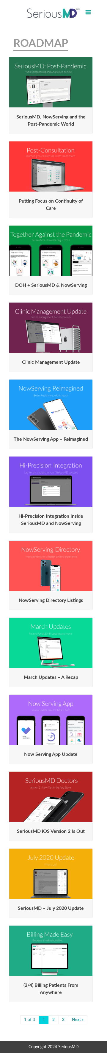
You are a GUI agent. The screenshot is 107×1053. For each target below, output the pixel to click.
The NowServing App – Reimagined (51, 439)
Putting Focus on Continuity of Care (51, 205)
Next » (78, 1020)
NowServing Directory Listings (51, 600)
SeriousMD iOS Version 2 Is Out (51, 831)
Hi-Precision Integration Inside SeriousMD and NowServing (50, 520)
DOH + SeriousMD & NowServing (51, 285)
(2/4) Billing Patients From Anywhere (50, 989)
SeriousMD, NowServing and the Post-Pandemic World (51, 121)
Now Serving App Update (51, 754)
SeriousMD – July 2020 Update (51, 908)
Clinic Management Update (51, 362)
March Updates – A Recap (51, 677)
